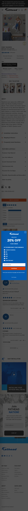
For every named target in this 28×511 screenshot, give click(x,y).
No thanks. (14, 277)
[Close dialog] (25, 232)
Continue (14, 268)
